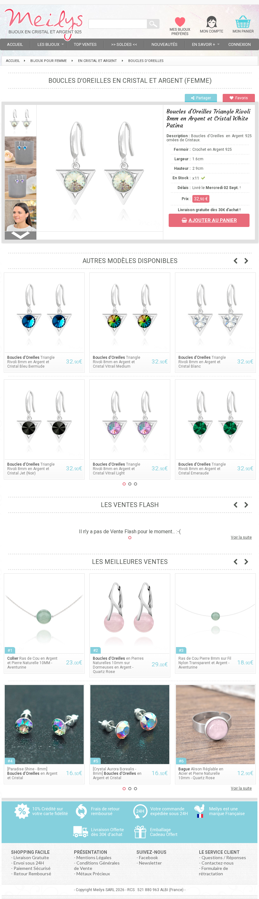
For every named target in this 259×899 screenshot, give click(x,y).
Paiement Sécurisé (32, 868)
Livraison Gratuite (31, 857)
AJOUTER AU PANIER (213, 220)
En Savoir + (203, 44)
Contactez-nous (218, 862)
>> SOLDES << (124, 44)
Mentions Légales (93, 857)
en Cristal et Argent (97, 61)
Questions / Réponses (224, 857)
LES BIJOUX (48, 44)
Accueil (15, 44)
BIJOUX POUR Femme (48, 61)
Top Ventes (85, 44)
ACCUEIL (13, 61)
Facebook (148, 857)
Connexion (239, 44)
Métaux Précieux (93, 873)
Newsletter (150, 862)
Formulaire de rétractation (213, 870)
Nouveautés (165, 44)
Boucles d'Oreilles (146, 61)
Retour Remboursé (32, 873)
